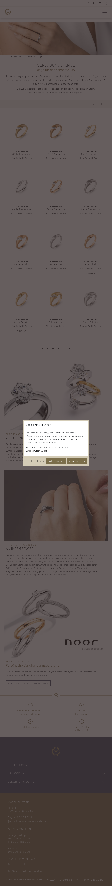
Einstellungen (37, 461)
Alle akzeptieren (77, 461)
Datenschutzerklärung (36, 450)
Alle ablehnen (56, 461)
